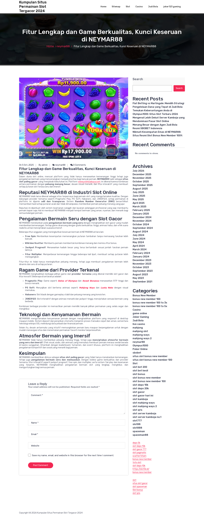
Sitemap (116, 6)
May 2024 (138, 242)
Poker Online (140, 349)
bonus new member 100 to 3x (150, 302)
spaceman (139, 431)
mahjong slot (140, 331)
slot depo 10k (140, 384)
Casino (139, 6)
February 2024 (141, 253)
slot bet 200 (140, 367)
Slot (128, 6)
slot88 (137, 424)
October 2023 (141, 267)
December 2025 (142, 174)
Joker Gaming (141, 317)
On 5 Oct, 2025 (26, 165)
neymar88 (63, 46)
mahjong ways (141, 334)
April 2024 (139, 245)
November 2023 (142, 263)
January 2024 (141, 256)
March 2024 (140, 249)
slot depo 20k (141, 388)
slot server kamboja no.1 (147, 417)
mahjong (138, 327)
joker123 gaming (172, 6)
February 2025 (141, 210)
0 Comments (79, 165)
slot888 (137, 427)
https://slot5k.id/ (141, 469)
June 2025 (139, 195)
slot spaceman (140, 486)
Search (138, 79)
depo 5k (136, 443)
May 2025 (138, 199)
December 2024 (142, 217)
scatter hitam (139, 456)
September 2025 (143, 185)
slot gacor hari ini (143, 395)
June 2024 (139, 238)
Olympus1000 (140, 345)
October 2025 (141, 181)
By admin (43, 165)
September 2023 (143, 270)
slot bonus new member (147, 377)
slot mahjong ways (144, 402)
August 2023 (140, 274)
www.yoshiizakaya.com (89, 181)
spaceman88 (140, 434)
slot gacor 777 (139, 449)
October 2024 (141, 224)
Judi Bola (153, 6)
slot (134, 480)
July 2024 (138, 235)
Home (103, 6)
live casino (139, 324)
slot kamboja (140, 399)
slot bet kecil (140, 370)
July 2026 (138, 170)
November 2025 (142, 178)
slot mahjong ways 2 (145, 406)
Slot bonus (138, 490)
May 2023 (138, 278)
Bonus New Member (144, 295)
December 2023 (142, 260)
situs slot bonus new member (150, 356)
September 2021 (142, 281)
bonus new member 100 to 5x (150, 306)
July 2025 (138, 192)
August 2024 (140, 231)
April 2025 (139, 203)
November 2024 (142, 220)
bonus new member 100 (146, 299)
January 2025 (141, 213)
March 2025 (139, 206)
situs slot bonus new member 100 (152, 359)
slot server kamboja (144, 413)
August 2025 (140, 188)
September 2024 (143, 228)
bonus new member (142, 459)
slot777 (137, 420)
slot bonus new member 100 (149, 381)
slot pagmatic (139, 452)
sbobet (137, 352)
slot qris (137, 409)
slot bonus (139, 374)
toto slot (137, 462)
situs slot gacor (140, 483)
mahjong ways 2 (142, 338)
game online (140, 313)
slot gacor (139, 392)
